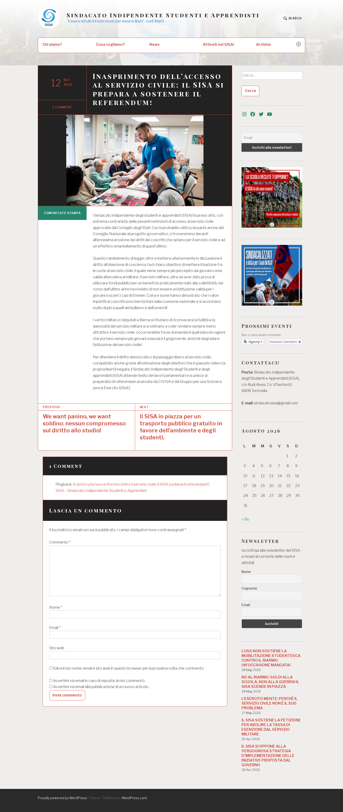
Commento (59, 542)
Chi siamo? (52, 44)
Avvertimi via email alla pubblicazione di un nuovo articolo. (101, 687)
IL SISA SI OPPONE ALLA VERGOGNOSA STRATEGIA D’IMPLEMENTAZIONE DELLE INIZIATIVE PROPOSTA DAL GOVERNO (268, 755)
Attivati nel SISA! (218, 44)
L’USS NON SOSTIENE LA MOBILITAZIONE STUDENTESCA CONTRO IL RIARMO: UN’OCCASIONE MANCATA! (271, 658)
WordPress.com (134, 798)
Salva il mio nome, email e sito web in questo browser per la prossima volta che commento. (128, 668)
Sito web (56, 648)
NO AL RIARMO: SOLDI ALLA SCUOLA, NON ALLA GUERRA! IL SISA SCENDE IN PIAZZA (270, 682)
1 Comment (62, 107)
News (154, 44)
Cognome (249, 588)
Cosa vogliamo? (110, 44)
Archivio (263, 44)
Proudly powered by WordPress (62, 798)
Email (54, 627)
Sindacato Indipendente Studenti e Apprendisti (163, 15)
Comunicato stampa (62, 213)
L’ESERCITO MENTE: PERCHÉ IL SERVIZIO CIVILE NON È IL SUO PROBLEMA (270, 703)
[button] (253, 341)
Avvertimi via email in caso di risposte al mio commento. (99, 680)
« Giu (245, 519)
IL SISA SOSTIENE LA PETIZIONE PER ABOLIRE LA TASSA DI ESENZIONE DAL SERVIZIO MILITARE (271, 727)
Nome (55, 607)
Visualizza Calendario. (283, 341)
